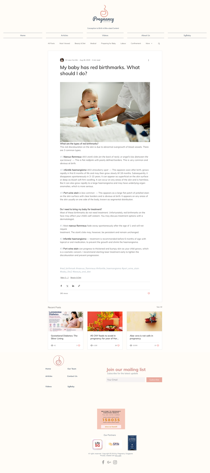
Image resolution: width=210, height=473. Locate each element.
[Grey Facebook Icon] (103, 462)
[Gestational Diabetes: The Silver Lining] (65, 321)
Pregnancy (104, 18)
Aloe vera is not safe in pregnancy (141, 337)
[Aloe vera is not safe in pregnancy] (144, 321)
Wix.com (118, 455)
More (148, 43)
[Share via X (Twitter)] (67, 286)
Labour (123, 43)
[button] (159, 43)
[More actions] (148, 60)
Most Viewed (65, 43)
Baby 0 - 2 (65, 277)
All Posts (51, 43)
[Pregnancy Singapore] (115, 462)
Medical (93, 43)
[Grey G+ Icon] (109, 462)
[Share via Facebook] (61, 286)
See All (159, 307)
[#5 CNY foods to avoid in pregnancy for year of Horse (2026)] (105, 321)
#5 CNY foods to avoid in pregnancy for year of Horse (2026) (104, 337)
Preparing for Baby (108, 43)
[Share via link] (79, 286)
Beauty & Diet (80, 43)
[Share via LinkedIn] (73, 286)
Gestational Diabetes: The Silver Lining (64, 337)
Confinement (136, 43)
